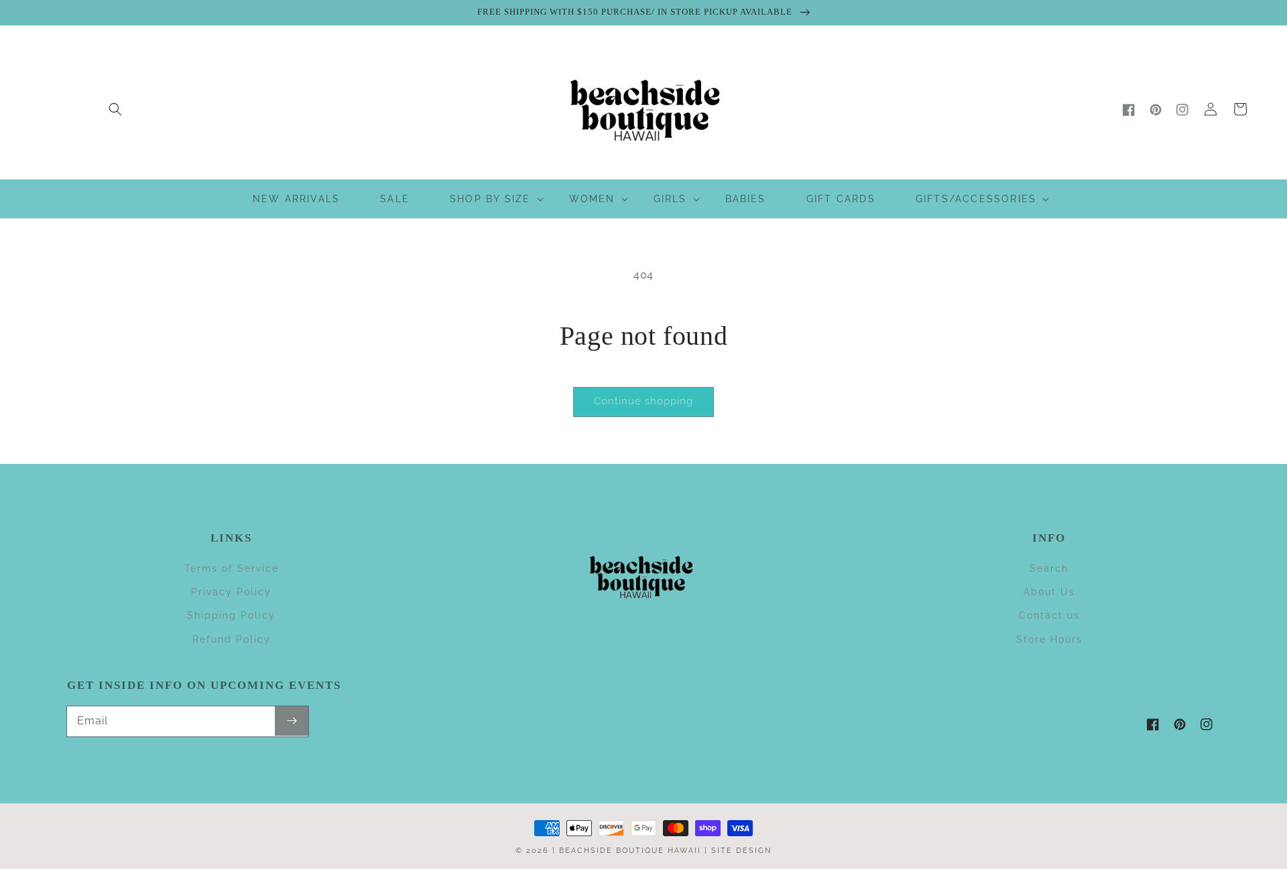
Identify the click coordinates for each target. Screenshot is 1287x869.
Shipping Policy (231, 615)
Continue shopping (643, 401)
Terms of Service (231, 568)
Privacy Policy (231, 591)
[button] (115, 109)
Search (1049, 568)
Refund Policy (231, 639)
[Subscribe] (291, 721)
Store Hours (1049, 639)
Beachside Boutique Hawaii (630, 850)
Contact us (1049, 615)
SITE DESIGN (741, 850)
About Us (1049, 591)
